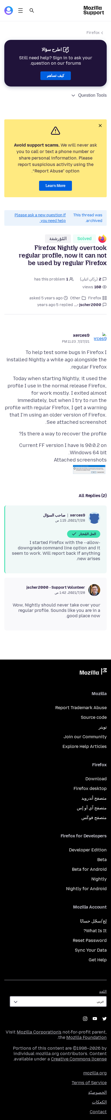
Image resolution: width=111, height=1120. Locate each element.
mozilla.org (95, 1073)
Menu (20, 10)
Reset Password (90, 940)
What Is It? (95, 930)
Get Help (98, 959)
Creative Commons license (79, 1059)
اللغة (103, 991)
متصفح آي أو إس (92, 807)
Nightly (99, 879)
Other (75, 298)
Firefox (93, 32)
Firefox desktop (90, 788)
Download (96, 778)
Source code (94, 717)
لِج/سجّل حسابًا (93, 921)
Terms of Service (89, 1082)
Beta (102, 859)
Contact (98, 1111)
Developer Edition (88, 849)
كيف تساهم (55, 75)
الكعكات (99, 1102)
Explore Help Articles (85, 746)
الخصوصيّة (97, 1092)
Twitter (104, 1019)
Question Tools (92, 95)
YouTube (95, 1019)
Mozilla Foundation (86, 1037)
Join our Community (85, 736)
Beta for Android (89, 869)
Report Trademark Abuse (81, 707)
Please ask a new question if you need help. (40, 218)
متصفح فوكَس (94, 817)
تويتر (103, 727)
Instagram (85, 1019)
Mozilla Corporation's (39, 1032)
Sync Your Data (91, 950)
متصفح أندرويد (94, 798)
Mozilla (93, 672)
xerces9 (81, 335)
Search (31, 10)
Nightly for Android (86, 888)
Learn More (55, 185)
